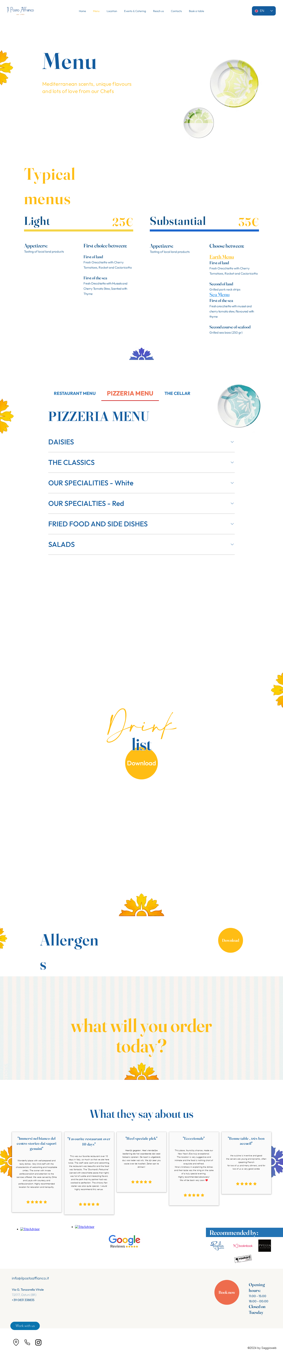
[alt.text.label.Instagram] (38, 1342)
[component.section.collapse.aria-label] (232, 442)
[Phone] (27, 1342)
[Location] (16, 1342)
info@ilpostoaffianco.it (30, 1278)
